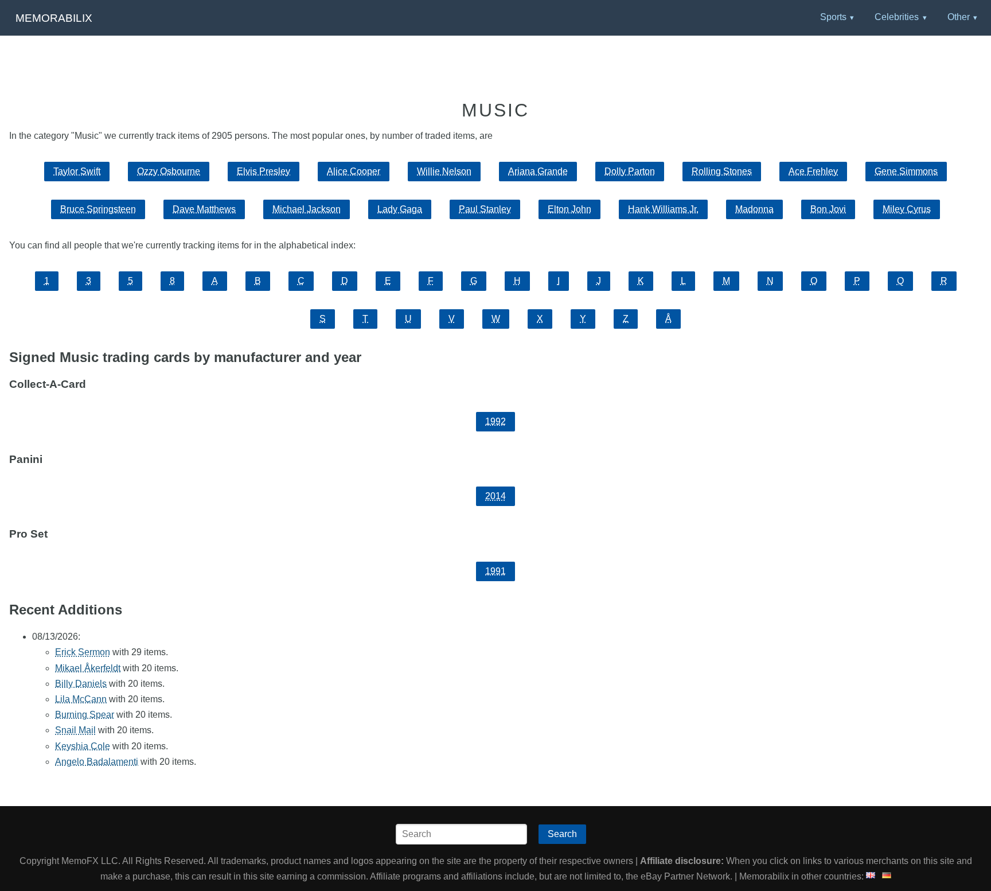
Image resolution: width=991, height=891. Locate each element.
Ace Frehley (813, 171)
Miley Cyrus (907, 209)
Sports (833, 17)
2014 (495, 496)
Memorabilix (53, 18)
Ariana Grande (538, 171)
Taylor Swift (76, 171)
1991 (495, 571)
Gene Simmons (906, 171)
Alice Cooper (353, 171)
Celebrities (897, 17)
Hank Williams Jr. (663, 209)
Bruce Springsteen (98, 209)
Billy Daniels (81, 683)
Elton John (569, 209)
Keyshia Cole (82, 746)
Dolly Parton (629, 171)
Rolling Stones (722, 171)
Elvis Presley (263, 171)
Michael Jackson (306, 209)
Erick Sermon (82, 652)
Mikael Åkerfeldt (87, 668)
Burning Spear (84, 714)
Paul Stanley (485, 209)
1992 (495, 421)
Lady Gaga (399, 209)
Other (958, 17)
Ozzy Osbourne (168, 171)
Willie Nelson (444, 171)
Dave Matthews (204, 209)
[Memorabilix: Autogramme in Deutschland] (886, 876)
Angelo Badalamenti (96, 762)
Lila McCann (81, 699)
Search (562, 834)
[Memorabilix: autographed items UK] (870, 876)
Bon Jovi (828, 209)
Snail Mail (75, 730)
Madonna (754, 209)
